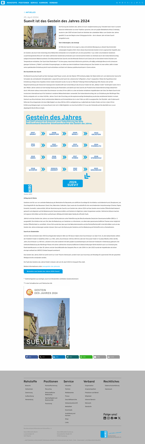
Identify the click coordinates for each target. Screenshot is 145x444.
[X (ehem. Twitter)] (127, 2)
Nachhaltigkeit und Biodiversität (51, 399)
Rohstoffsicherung (51, 385)
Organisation (89, 385)
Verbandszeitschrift (71, 403)
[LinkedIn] (117, 2)
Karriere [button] (43, 2)
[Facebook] (122, 2)
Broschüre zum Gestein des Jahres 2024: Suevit (43, 271)
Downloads (68, 410)
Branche (28, 385)
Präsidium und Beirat (91, 392)
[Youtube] (125, 2)
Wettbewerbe (69, 392)
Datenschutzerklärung (112, 385)
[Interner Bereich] (139, 2)
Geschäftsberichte (71, 399)
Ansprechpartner (90, 389)
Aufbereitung (29, 396)
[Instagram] (119, 2)
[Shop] (131, 2)
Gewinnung (29, 392)
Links (67, 422)
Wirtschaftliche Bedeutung (50, 393)
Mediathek (68, 406)
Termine (67, 389)
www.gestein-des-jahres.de (51, 266)
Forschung (48, 403)
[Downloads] (134, 2)
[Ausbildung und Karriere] (137, 2)
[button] (31, 357)
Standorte (88, 406)
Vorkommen (29, 389)
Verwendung (29, 399)
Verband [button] (53, 2)
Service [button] (34, 2)
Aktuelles (30, 12)
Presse (67, 396)
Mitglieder (88, 396)
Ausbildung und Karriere (70, 414)
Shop (66, 419)
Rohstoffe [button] (12, 2)
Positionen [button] (24, 2)
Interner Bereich (90, 399)
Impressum (108, 389)
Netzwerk (88, 403)
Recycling (48, 389)
